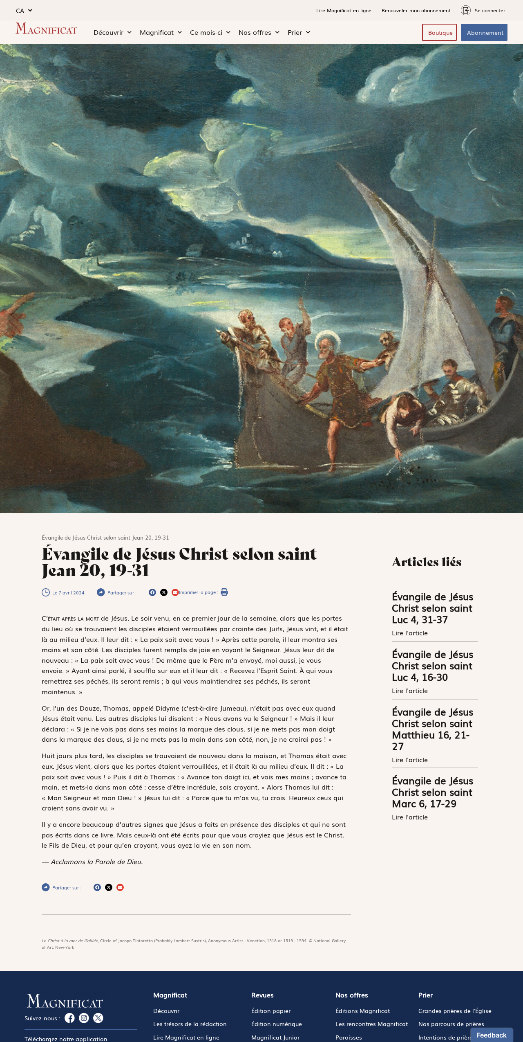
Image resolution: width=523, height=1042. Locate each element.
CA (20, 10)
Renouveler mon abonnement (416, 10)
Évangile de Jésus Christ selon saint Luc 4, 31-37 (432, 607)
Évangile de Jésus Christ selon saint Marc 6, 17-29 (432, 791)
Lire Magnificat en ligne (343, 10)
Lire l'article (411, 632)
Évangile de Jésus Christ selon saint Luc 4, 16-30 (432, 665)
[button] (152, 592)
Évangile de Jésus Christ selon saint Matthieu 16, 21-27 (432, 728)
